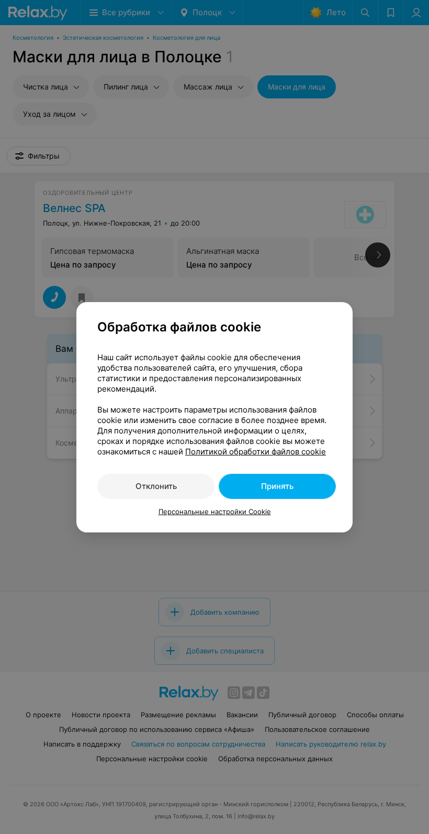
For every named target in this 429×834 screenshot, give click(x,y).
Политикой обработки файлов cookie (255, 452)
